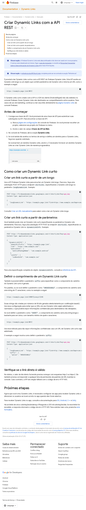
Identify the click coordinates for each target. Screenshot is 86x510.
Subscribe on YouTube (37, 460)
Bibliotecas (6, 458)
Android (63, 400)
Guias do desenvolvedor (11, 447)
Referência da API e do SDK (12, 451)
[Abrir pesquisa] (52, 2)
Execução (40, 17)
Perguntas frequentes (65, 464)
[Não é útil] (80, 17)
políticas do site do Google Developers (22, 432)
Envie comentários (72, 23)
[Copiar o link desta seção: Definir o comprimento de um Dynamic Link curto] (69, 276)
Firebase (7, 17)
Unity (74, 400)
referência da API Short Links (31, 73)
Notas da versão (63, 458)
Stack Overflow (63, 451)
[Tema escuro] (80, 89)
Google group (63, 454)
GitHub (5, 461)
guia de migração (45, 63)
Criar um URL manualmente (22, 211)
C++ (68, 400)
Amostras (6, 454)
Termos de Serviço (9, 500)
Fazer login (79, 2)
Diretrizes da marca (64, 461)
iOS (58, 400)
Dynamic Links (28, 9)
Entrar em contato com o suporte (69, 447)
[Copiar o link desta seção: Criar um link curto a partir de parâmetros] (59, 217)
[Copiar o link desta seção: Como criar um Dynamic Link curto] (59, 171)
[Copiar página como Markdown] (22, 28)
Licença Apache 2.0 (59, 430)
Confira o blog (35, 450)
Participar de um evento (38, 464)
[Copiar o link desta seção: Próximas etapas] (31, 388)
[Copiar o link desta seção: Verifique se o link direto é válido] (47, 370)
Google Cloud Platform (10, 488)
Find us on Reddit (36, 454)
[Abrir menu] (3, 2)
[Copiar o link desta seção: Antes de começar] (30, 112)
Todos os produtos (8, 491)
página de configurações (27, 123)
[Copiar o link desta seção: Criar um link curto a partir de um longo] (56, 178)
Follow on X (34, 457)
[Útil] (77, 17)
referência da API (69, 270)
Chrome (5, 481)
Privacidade (21, 500)
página (66, 103)
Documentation (10, 9)
